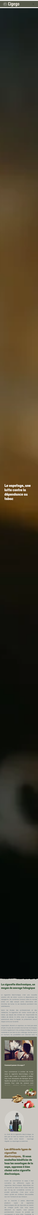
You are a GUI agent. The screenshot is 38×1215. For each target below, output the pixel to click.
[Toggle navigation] (33, 4)
